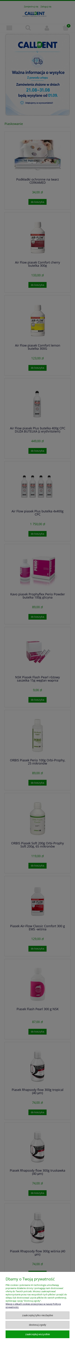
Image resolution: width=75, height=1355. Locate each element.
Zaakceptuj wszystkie (37, 1334)
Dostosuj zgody (37, 1324)
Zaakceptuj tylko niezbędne (37, 1315)
